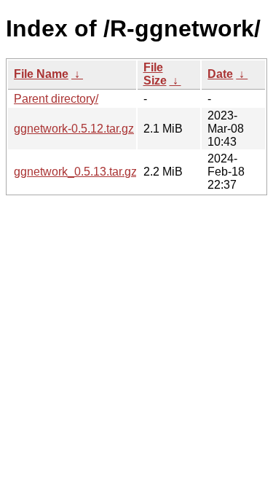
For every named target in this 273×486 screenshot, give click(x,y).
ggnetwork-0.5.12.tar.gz (74, 128)
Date (220, 74)
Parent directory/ (56, 99)
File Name (41, 74)
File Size (155, 74)
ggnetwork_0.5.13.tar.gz (75, 171)
